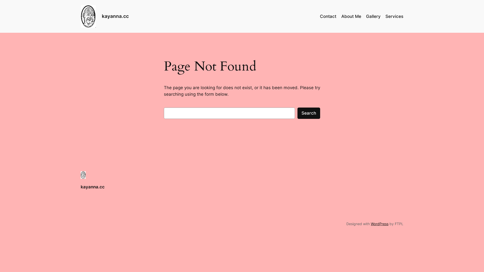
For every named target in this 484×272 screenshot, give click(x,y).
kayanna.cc (115, 16)
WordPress (379, 224)
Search (308, 113)
